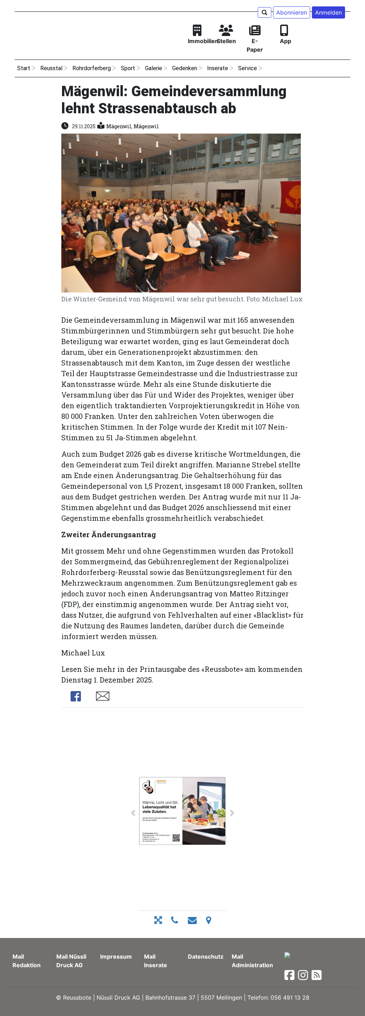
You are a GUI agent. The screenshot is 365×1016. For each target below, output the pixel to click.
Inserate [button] (217, 68)
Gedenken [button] (184, 68)
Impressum (116, 956)
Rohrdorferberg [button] (91, 68)
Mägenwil (119, 126)
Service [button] (247, 68)
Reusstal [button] (51, 68)
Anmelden (328, 12)
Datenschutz (205, 956)
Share (76, 696)
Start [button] (23, 68)
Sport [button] (128, 68)
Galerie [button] (153, 68)
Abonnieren (291, 12)
